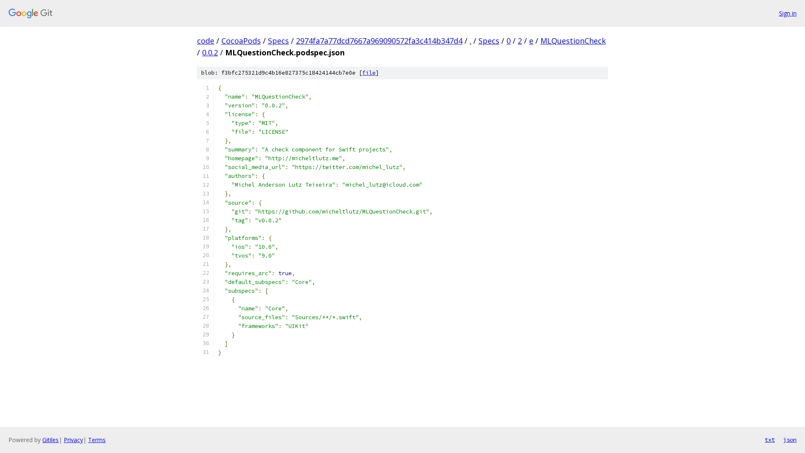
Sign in (788, 13)
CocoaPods (241, 41)
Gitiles (50, 440)
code (205, 41)
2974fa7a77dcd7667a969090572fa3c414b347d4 (379, 41)
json (790, 439)
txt (770, 439)
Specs (278, 41)
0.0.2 (210, 52)
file (369, 72)
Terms (97, 440)
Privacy (73, 440)
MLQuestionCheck (573, 41)
